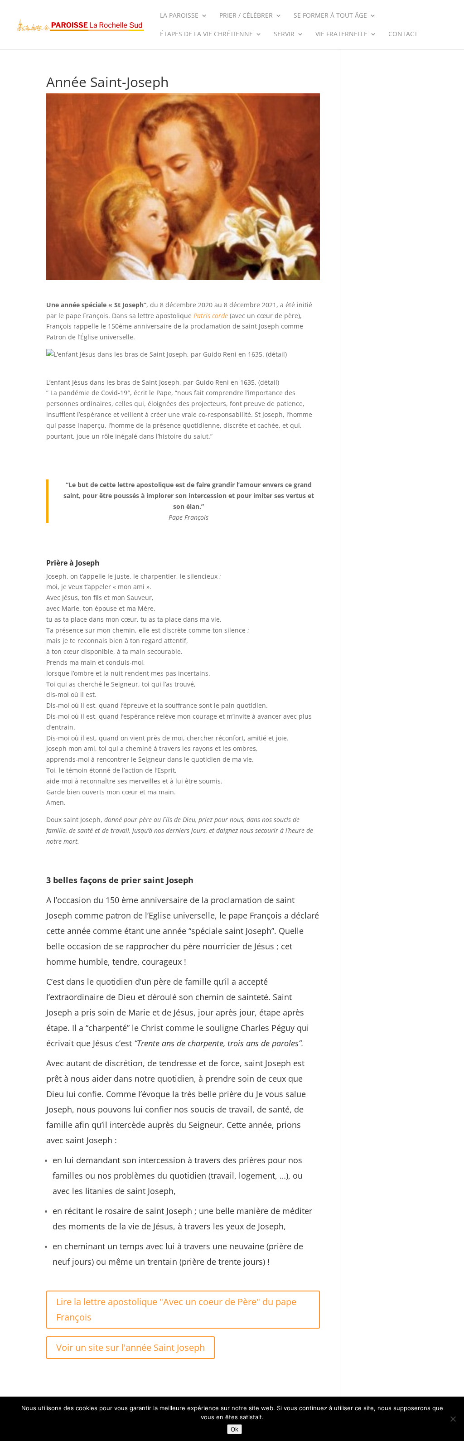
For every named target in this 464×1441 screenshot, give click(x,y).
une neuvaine (238, 1246)
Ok (234, 1429)
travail (222, 1175)
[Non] (452, 1418)
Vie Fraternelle (341, 34)
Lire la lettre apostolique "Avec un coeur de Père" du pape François (176, 1309)
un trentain (156, 1261)
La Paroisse (179, 15)
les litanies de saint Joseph (123, 1190)
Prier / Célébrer (246, 15)
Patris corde (210, 315)
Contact (403, 34)
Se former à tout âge (330, 15)
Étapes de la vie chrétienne (206, 34)
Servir (284, 34)
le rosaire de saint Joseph (144, 1210)
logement (257, 1175)
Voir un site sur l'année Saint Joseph (130, 1347)
